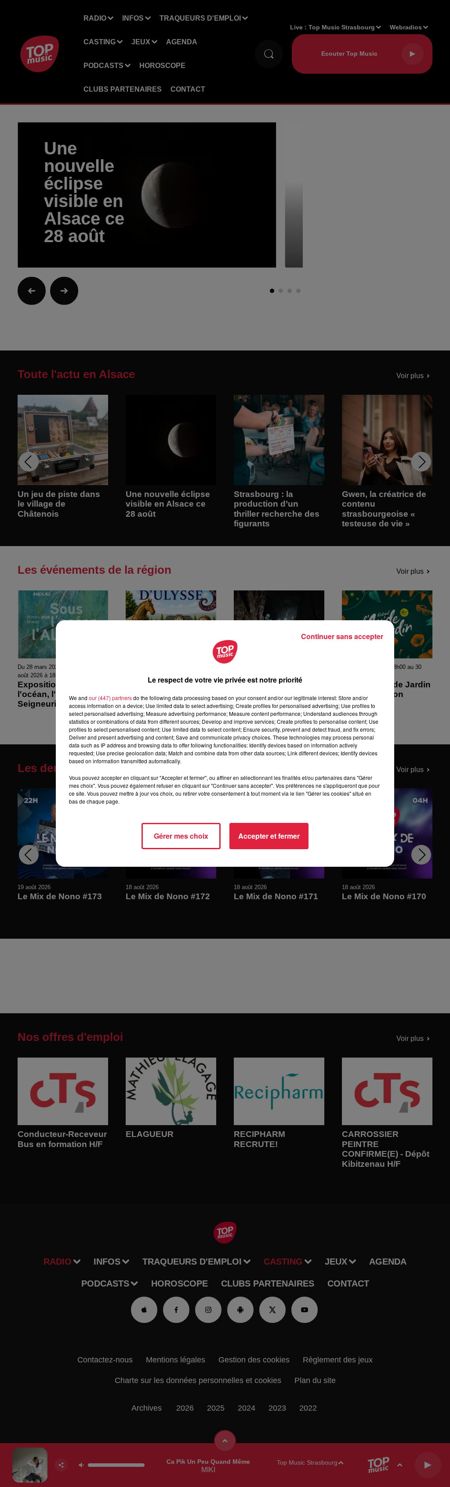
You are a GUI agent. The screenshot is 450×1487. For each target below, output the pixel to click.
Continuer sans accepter (342, 636)
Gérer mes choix (181, 836)
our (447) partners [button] (110, 697)
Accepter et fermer (269, 836)
